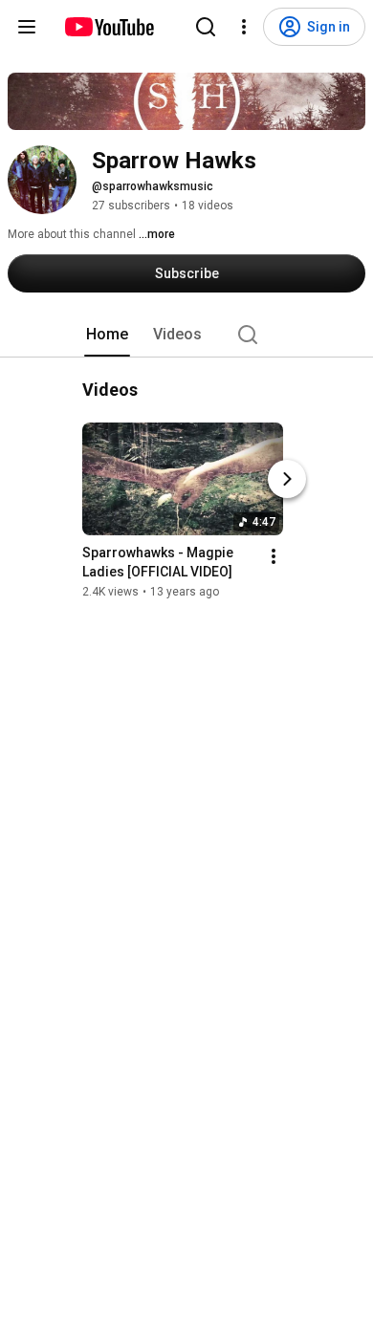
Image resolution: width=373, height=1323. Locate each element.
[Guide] (26, 26)
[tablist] (186, 335)
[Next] (287, 479)
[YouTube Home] (108, 27)
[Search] (205, 26)
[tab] (107, 335)
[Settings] (243, 26)
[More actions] (273, 556)
